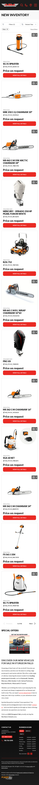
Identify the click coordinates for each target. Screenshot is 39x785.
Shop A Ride (12, 774)
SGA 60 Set (9, 458)
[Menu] (35, 5)
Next (31, 623)
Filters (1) (12, 24)
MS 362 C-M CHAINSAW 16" (17, 409)
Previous (9, 623)
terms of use (4, 768)
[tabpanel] (27, 744)
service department (25, 693)
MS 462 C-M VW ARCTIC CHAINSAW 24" (15, 161)
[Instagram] (31, 754)
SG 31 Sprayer (11, 64)
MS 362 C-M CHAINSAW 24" (17, 506)
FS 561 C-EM (9, 554)
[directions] (30, 5)
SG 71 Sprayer (11, 603)
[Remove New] (7, 29)
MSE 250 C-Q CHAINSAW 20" (17, 112)
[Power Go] (17, 777)
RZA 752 (7, 262)
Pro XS (7, 361)
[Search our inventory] (21, 5)
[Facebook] (28, 754)
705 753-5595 (8, 740)
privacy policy (29, 766)
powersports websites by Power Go (25, 772)
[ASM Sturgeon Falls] (10, 5)
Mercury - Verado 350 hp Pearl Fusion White (17, 212)
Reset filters (34, 29)
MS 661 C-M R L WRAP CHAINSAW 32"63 (14, 311)
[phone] (26, 5)
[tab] (21, 731)
